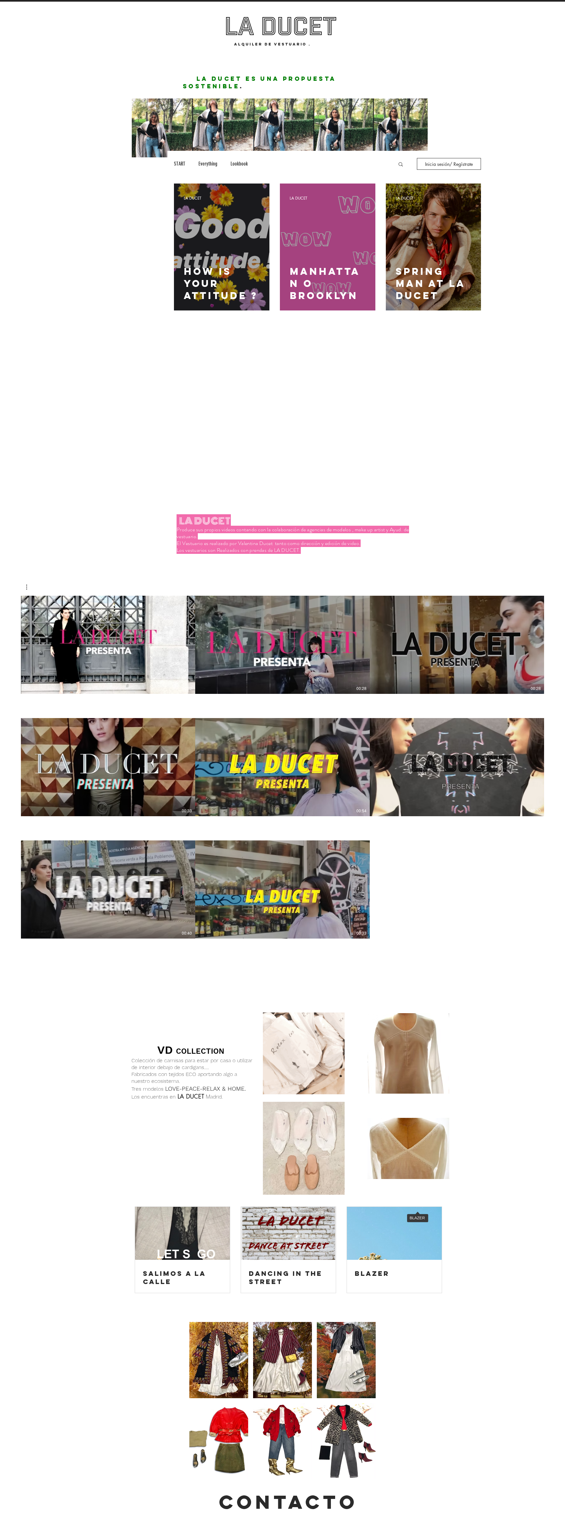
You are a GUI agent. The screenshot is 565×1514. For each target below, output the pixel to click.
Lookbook (239, 164)
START (179, 164)
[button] (401, 164)
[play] (362, 1473)
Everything (207, 164)
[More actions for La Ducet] (30, 587)
